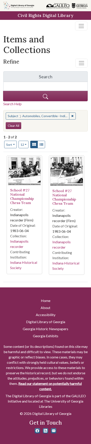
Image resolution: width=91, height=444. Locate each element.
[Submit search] (45, 96)
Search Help (12, 104)
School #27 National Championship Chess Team (22, 196)
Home (45, 300)
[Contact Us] (53, 430)
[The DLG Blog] (45, 430)
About (45, 307)
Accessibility (45, 315)
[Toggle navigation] (81, 26)
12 (25, 144)
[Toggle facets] (81, 63)
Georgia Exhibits (45, 336)
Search (63, 78)
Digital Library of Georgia (45, 322)
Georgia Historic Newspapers (45, 329)
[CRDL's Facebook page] (37, 430)
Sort (9, 144)
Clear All (13, 125)
